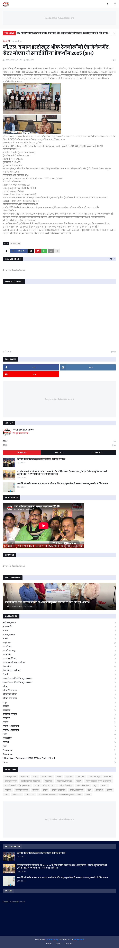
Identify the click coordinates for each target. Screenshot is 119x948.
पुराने (113, 351)
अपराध (59, 630)
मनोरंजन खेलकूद (59, 714)
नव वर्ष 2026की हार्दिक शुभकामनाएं (59, 678)
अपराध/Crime (59, 634)
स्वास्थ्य (59, 742)
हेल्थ (59, 746)
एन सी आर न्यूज (59, 650)
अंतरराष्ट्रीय (59, 626)
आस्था (59, 638)
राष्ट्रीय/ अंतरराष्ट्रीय (59, 730)
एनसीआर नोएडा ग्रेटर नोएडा (59, 662)
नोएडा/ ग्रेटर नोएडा (59, 698)
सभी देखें (112, 259)
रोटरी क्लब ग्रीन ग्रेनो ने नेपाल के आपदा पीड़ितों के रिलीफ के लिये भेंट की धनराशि (47, 602)
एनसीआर (59, 654)
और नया (7, 351)
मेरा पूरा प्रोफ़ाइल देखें (20, 433)
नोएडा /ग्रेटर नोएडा (59, 690)
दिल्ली (59, 674)
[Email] (51, 251)
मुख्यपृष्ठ (6, 41)
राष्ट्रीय (59, 722)
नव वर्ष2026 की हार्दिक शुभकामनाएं (59, 682)
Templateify (51, 939)
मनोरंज (59, 706)
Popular (21, 452)
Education (59, 754)
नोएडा (59, 686)
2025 (59, 445)
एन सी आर (59, 646)
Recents (59, 452)
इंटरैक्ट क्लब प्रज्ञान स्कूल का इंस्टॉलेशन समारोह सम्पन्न (41, 459)
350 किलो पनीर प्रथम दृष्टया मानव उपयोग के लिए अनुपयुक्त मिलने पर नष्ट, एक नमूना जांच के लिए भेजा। (62, 33)
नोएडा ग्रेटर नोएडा (59, 694)
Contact (69, 943)
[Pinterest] (38, 251)
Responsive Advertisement (59, 17)
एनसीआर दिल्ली (59, 658)
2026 (59, 441)
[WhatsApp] (44, 251)
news (59, 762)
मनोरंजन (59, 710)
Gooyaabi (79, 939)
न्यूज (59, 702)
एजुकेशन (59, 642)
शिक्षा (59, 734)
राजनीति (59, 718)
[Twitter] (31, 251)
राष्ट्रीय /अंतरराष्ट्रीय (59, 726)
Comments (97, 452)
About (58, 943)
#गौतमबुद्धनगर (59, 622)
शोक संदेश (59, 738)
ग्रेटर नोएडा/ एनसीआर (59, 670)
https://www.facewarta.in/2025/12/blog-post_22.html (59, 758)
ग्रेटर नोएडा (59, 666)
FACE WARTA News (23, 429)
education (17, 41)
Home (49, 943)
